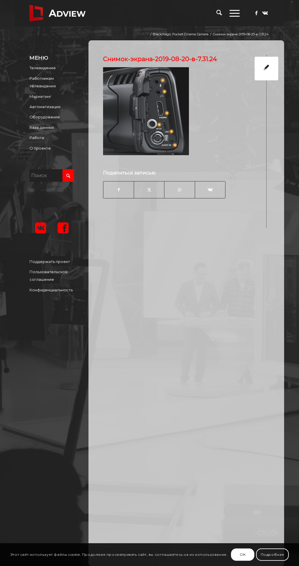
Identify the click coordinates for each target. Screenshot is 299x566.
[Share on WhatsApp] (179, 189)
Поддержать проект (49, 261)
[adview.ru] (57, 13)
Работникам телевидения (42, 82)
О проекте (40, 148)
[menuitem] (219, 13)
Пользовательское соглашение (48, 275)
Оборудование (44, 117)
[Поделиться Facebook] (118, 189)
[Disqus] (190, 308)
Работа (36, 137)
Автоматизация (44, 106)
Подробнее (272, 554)
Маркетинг (40, 96)
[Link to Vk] (265, 12)
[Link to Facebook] (256, 12)
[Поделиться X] (149, 189)
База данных (41, 127)
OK (243, 554)
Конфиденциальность (51, 290)
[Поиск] (219, 13)
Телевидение (42, 67)
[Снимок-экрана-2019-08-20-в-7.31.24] (266, 68)
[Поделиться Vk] (210, 189)
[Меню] (233, 13)
